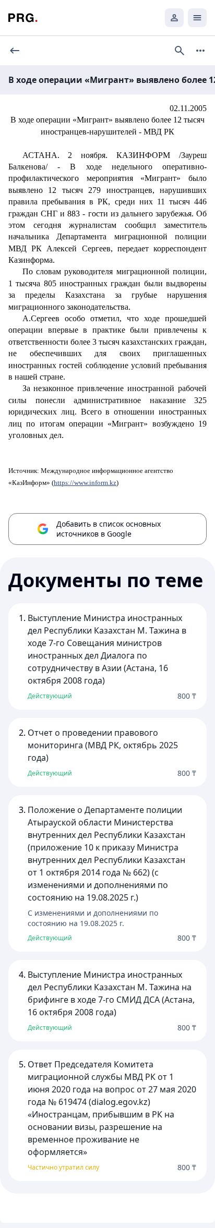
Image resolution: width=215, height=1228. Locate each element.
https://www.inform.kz (85, 483)
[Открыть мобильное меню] (197, 17)
